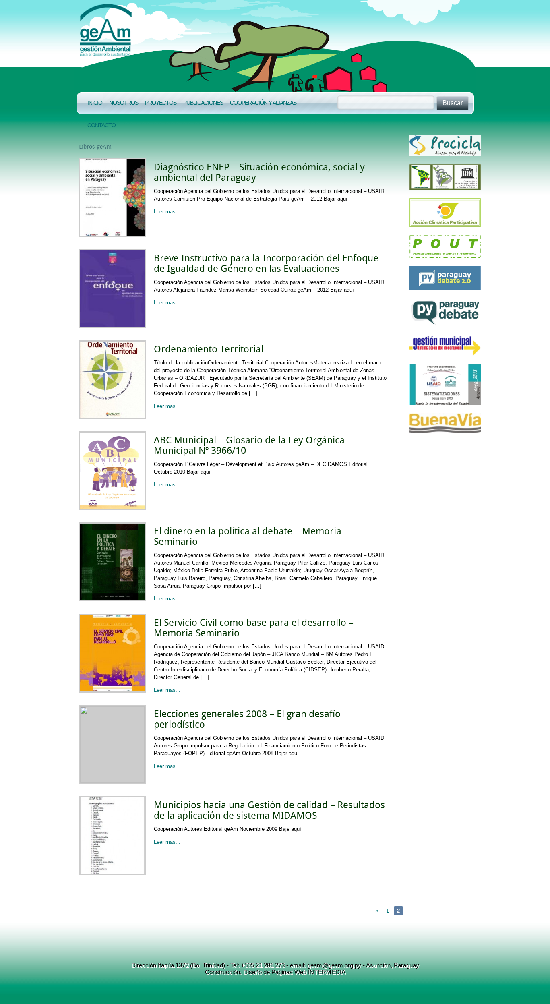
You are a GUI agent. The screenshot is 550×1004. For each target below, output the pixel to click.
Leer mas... (167, 212)
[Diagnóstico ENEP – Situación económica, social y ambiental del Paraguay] (112, 235)
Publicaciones (203, 102)
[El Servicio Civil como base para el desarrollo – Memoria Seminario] (112, 691)
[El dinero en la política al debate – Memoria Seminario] (112, 599)
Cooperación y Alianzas (263, 102)
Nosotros (123, 102)
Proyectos (160, 102)
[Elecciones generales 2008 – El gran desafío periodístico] (112, 781)
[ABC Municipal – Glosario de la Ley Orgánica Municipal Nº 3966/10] (112, 508)
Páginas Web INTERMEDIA (307, 972)
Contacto (101, 125)
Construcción (222, 972)
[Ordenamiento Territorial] (112, 417)
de (266, 972)
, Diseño (251, 972)
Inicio (94, 102)
